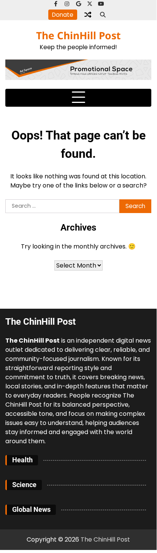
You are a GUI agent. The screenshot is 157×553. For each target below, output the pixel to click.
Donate (62, 15)
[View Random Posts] (88, 14)
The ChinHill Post (78, 35)
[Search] (103, 14)
